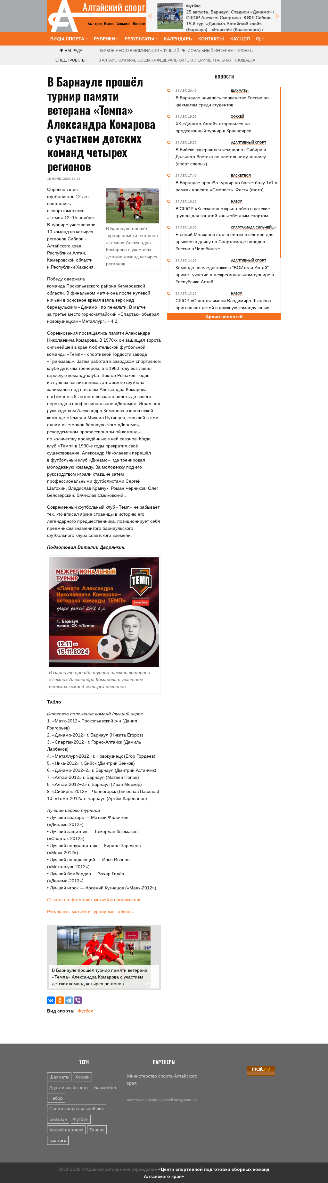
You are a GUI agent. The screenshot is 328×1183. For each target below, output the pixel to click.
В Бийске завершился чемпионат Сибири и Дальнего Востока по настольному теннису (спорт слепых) (221, 156)
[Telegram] (69, 1000)
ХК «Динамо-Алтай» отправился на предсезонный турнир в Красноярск (213, 127)
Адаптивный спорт (68, 1087)
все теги (57, 1140)
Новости (224, 76)
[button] (153, 932)
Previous (149, 16)
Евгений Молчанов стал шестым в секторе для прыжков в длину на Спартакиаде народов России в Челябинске (225, 241)
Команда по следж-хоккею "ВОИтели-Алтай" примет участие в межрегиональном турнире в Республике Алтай (225, 274)
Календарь (178, 38)
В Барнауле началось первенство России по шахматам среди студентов (222, 101)
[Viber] (78, 1000)
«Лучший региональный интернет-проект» (176, 50)
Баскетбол (105, 1087)
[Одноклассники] (60, 1000)
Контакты (211, 38)
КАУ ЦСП (240, 38)
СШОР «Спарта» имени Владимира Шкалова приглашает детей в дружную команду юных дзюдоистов (223, 307)
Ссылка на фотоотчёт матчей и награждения (94, 899)
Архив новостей (224, 316)
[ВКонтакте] (51, 1000)
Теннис (96, 1129)
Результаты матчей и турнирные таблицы (90, 911)
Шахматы (59, 1076)
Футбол (85, 1010)
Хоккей (82, 1076)
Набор (56, 1098)
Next (278, 16)
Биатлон (58, 1119)
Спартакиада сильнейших (76, 1108)
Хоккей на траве (66, 1129)
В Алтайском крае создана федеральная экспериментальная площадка (176, 60)
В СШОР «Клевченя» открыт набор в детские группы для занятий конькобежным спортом (223, 212)
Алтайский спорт (114, 7)
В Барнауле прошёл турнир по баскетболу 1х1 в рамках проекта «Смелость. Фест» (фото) (226, 186)
